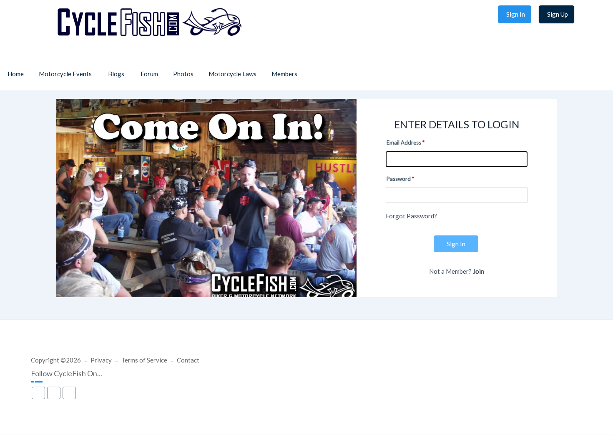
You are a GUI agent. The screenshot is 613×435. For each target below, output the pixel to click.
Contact (188, 360)
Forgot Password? (411, 216)
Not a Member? (456, 271)
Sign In (456, 244)
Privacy (101, 360)
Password (399, 178)
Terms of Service (144, 360)
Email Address (404, 142)
